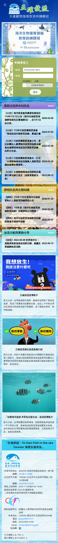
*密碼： (18, 75)
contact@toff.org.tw (28, 525)
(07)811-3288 (25, 473)
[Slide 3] (49, 52)
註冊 (36, 81)
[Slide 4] (53, 52)
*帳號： (18, 69)
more (51, 105)
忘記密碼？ (27, 81)
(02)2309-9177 (26, 518)
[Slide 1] (43, 52)
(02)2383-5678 (26, 483)
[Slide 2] (46, 52)
